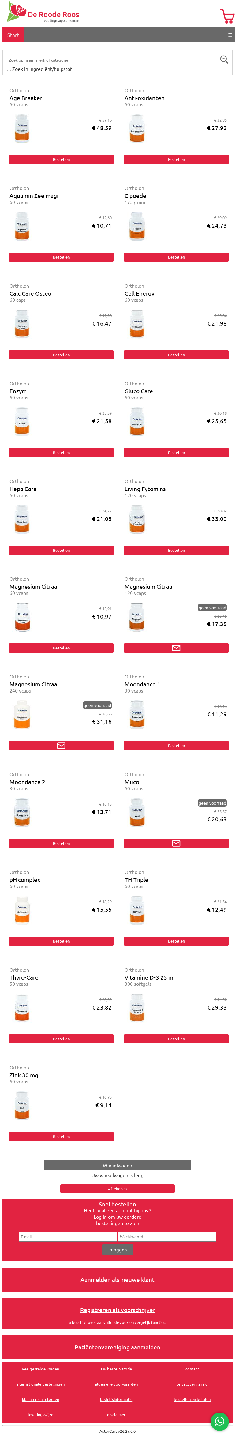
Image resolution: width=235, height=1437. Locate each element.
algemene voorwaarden (116, 1384)
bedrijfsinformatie (116, 1399)
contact (192, 1368)
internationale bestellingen (40, 1384)
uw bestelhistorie (116, 1368)
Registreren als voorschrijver (117, 1309)
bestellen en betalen (192, 1399)
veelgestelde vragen (40, 1368)
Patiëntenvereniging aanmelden (117, 1347)
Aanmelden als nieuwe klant (117, 1279)
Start (13, 34)
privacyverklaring (192, 1384)
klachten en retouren (40, 1399)
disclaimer (116, 1414)
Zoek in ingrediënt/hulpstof (42, 69)
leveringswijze (40, 1414)
